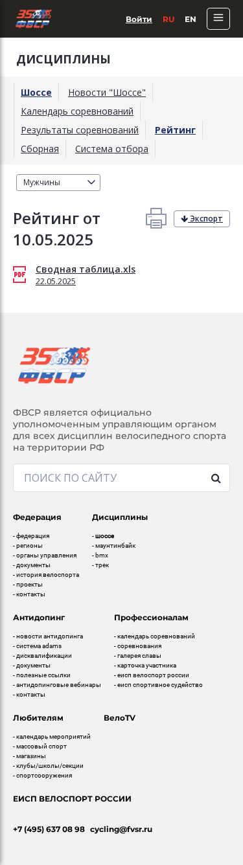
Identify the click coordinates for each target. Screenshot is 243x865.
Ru (168, 19)
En (190, 19)
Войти (139, 19)
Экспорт (205, 218)
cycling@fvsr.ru (121, 829)
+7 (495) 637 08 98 (49, 829)
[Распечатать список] (156, 218)
